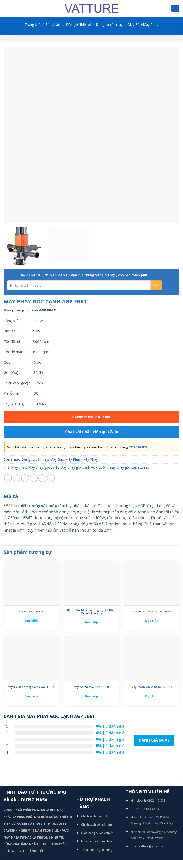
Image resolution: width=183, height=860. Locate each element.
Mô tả (11, 496)
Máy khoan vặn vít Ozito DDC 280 (152, 687)
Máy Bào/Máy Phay (143, 24)
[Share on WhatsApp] (8, 478)
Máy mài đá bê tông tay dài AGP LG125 (31, 687)
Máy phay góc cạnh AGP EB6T (83, 467)
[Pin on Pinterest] (42, 478)
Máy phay (18, 467)
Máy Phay (90, 459)
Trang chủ (33, 24)
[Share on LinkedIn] (51, 478)
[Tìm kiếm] (175, 8)
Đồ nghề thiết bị (78, 24)
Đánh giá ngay (154, 740)
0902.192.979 (137, 447)
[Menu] (6, 8)
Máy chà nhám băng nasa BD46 (151, 611)
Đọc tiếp (31, 620)
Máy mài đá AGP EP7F (31, 611)
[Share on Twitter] (25, 478)
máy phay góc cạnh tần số (129, 467)
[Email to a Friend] (34, 478)
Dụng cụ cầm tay (109, 24)
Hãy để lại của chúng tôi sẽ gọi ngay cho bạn (83, 275)
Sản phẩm (53, 24)
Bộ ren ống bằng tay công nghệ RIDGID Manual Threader (91, 612)
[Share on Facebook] (16, 478)
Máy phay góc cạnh (43, 467)
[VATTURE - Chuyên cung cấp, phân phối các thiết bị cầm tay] (91, 8)
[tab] (11, 496)
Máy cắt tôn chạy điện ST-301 (91, 687)
